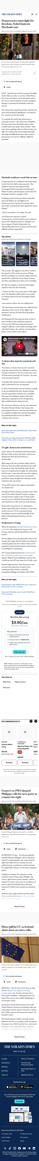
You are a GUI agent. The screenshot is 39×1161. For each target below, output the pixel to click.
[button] (32, 14)
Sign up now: (5, 31)
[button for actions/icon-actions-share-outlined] (34, 73)
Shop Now (9, 762)
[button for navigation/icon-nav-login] (32, 14)
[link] (12, 14)
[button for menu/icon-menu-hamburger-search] (36, 14)
